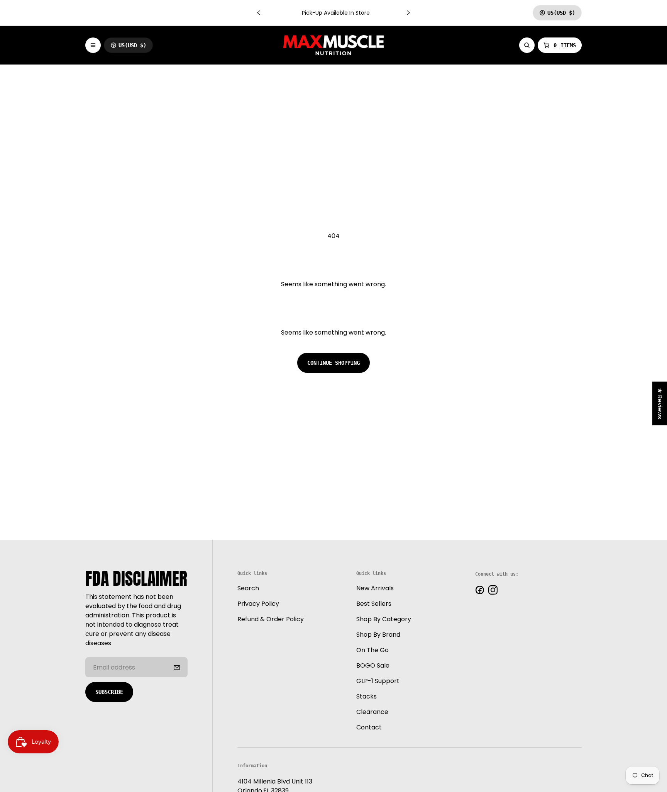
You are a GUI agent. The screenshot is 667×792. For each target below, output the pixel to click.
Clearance (372, 712)
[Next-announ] (408, 12)
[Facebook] (479, 590)
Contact (369, 727)
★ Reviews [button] (659, 403)
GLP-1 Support (378, 681)
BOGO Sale (372, 665)
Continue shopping (333, 363)
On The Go (372, 650)
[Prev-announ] (258, 12)
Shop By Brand (378, 635)
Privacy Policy (258, 604)
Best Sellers (373, 604)
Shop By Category (383, 619)
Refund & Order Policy (270, 619)
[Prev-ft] (177, 667)
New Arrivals (375, 588)
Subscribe (109, 692)
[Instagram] (493, 590)
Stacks (366, 696)
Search (248, 588)
